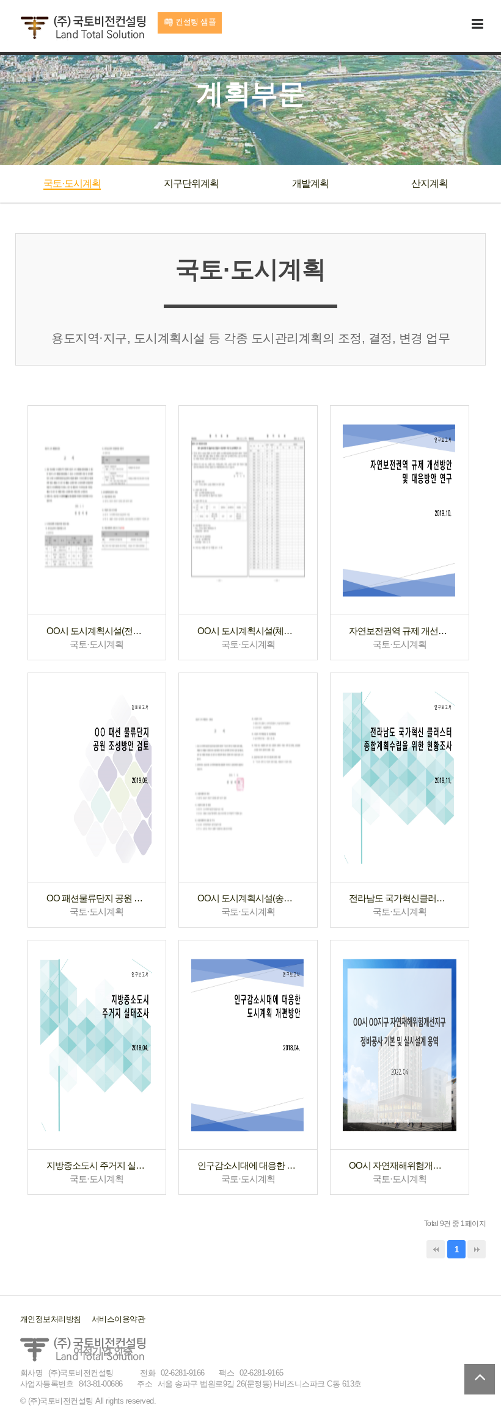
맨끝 (476, 1249)
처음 (435, 1249)
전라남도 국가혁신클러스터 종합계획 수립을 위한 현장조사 (399, 898)
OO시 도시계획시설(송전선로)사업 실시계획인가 (248, 898)
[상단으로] (479, 1379)
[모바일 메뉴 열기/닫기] (477, 24)
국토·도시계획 (72, 183)
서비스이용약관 (118, 1319)
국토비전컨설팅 (82, 28)
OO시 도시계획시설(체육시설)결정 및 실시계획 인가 (248, 631)
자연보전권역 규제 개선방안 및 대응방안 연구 (399, 631)
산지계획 (429, 183)
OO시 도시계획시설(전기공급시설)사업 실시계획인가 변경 (97, 631)
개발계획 (310, 183)
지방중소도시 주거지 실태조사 (97, 1165)
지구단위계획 (191, 183)
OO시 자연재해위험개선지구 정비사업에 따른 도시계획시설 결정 (399, 1165)
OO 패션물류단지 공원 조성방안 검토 (97, 898)
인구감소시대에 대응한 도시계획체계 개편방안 (248, 1165)
